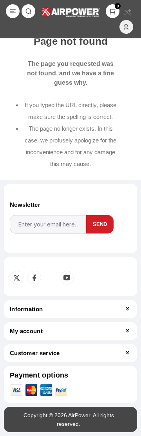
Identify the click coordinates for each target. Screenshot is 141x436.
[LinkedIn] (49, 278)
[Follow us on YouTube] (67, 278)
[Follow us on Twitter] (17, 278)
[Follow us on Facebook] (34, 278)
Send (100, 224)
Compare (127, 12)
